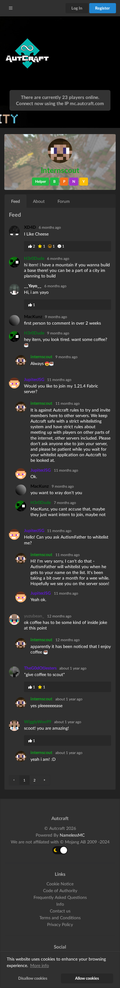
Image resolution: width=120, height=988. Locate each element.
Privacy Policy (60, 924)
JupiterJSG (34, 379)
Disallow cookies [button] (32, 978)
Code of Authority (60, 890)
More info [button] (39, 965)
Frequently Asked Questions (60, 897)
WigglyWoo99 (38, 721)
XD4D (30, 227)
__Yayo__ (33, 285)
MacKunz (33, 316)
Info (60, 904)
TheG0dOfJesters (41, 667)
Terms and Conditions (60, 917)
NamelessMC (72, 835)
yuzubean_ (34, 615)
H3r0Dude (34, 258)
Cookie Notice (60, 883)
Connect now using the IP (60, 103)
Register (102, 8)
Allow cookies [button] (87, 978)
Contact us (60, 910)
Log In (76, 8)
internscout (41, 356)
